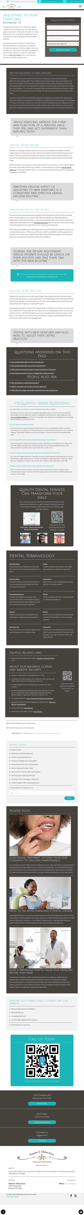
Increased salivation (41, 222)
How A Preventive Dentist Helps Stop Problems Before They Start (40, 971)
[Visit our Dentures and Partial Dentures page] (42, 543)
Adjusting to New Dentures (26, 723)
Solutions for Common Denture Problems (25, 772)
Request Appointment (42, 1122)
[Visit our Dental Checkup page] (25, 543)
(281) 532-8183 (14, 55)
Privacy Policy (9, 1196)
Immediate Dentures (18, 1016)
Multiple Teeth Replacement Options (24, 1020)
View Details (28, 708)
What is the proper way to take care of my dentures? (28, 386)
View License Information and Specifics (39, 698)
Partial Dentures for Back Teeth (22, 768)
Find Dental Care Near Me (20, 1025)
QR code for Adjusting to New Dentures (20, 728)
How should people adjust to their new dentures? (27, 362)
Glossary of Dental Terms (45, 658)
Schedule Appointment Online (52, 1)
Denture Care (16, 750)
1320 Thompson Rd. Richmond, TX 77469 (22, 2)
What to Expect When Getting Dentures (25, 783)
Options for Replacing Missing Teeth (24, 761)
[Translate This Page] (81, 1212)
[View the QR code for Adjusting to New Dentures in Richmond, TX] (57, 522)
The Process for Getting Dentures (23, 775)
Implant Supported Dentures (21, 757)
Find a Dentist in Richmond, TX (22, 788)
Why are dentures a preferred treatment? (25, 383)
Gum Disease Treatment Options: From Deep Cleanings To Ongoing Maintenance (38, 859)
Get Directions (42, 1103)
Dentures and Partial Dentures (22, 753)
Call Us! (75, 1)
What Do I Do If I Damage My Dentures (25, 779)
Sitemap (16, 1196)
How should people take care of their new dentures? (28, 366)
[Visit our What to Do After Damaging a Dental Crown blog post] (40, 909)
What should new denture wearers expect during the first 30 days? (33, 369)
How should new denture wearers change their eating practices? (32, 373)
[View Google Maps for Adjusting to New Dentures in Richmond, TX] (31, 525)
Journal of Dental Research (19, 417)
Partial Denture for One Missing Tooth (24, 764)
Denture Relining (17, 1012)
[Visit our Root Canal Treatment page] (59, 543)
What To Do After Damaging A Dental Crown (40, 911)
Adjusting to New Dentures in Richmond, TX (42, 277)
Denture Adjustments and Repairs (23, 1009)
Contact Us (42, 1141)
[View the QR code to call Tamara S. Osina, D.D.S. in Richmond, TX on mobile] (42, 1078)
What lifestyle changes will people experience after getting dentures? (34, 390)
